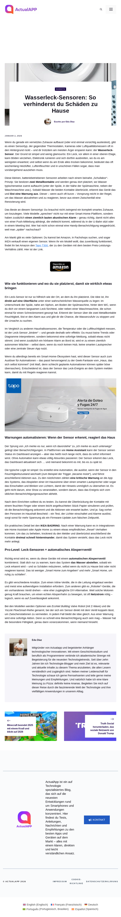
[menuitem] (35, 904)
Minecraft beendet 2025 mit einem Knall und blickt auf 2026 (20, 728)
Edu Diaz (70, 121)
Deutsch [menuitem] (93, 904)
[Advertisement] (60, 41)
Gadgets (60, 89)
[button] (101, 9)
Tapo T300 (41, 245)
